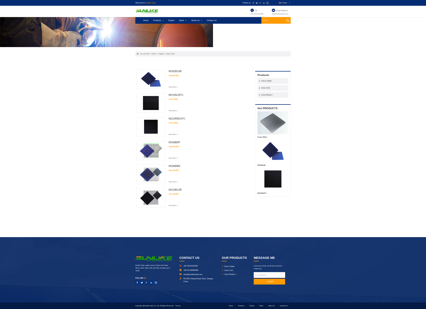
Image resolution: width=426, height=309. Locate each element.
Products (157, 20)
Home (145, 20)
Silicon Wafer (265, 81)
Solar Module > (266, 95)
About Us (195, 20)
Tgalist (161, 54)
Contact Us (212, 20)
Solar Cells (264, 88)
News (181, 20)
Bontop (178, 306)
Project (171, 20)
